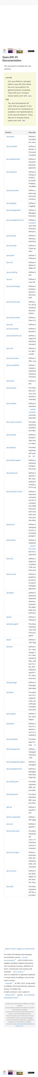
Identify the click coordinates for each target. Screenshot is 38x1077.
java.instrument (13, 190)
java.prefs (10, 255)
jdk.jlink (10, 647)
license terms (10, 995)
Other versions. (18, 972)
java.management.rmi (15, 220)
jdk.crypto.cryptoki (14, 422)
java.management (14, 210)
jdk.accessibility (13, 365)
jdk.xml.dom (11, 871)
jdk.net (9, 807)
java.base (10, 136)
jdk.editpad (11, 447)
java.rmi (10, 262)
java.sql (10, 324)
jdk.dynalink (11, 435)
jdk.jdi (9, 617)
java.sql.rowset (12, 329)
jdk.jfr (9, 640)
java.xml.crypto (13, 358)
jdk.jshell (10, 692)
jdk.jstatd (10, 724)
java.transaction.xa (14, 336)
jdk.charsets (11, 388)
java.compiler (12, 146)
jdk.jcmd (10, 559)
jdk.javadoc (11, 540)
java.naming (11, 236)
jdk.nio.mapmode (13, 817)
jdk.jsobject (11, 714)
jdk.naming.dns (12, 781)
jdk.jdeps (10, 593)
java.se (9, 279)
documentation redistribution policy (19, 996)
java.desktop (12, 172)
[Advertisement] (19, 27)
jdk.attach (10, 381)
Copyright (8, 983)
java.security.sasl (13, 302)
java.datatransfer (13, 159)
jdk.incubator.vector (14, 491)
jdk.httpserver (12, 473)
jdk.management (13, 749)
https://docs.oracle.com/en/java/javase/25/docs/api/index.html (20, 1025)
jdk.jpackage (12, 682)
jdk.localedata (12, 739)
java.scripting (12, 272)
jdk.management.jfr (14, 769)
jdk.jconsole (11, 574)
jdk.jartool (11, 524)
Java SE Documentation (16, 958)
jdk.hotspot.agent (14, 460)
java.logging (11, 203)
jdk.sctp (10, 824)
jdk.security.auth (13, 831)
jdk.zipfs (10, 886)
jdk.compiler (11, 403)
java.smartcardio (13, 317)
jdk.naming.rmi (12, 794)
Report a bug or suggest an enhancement (20, 949)
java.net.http (11, 245)
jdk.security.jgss (13, 852)
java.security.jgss (13, 286)
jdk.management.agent (16, 762)
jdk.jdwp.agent (12, 624)
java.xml (10, 348)
